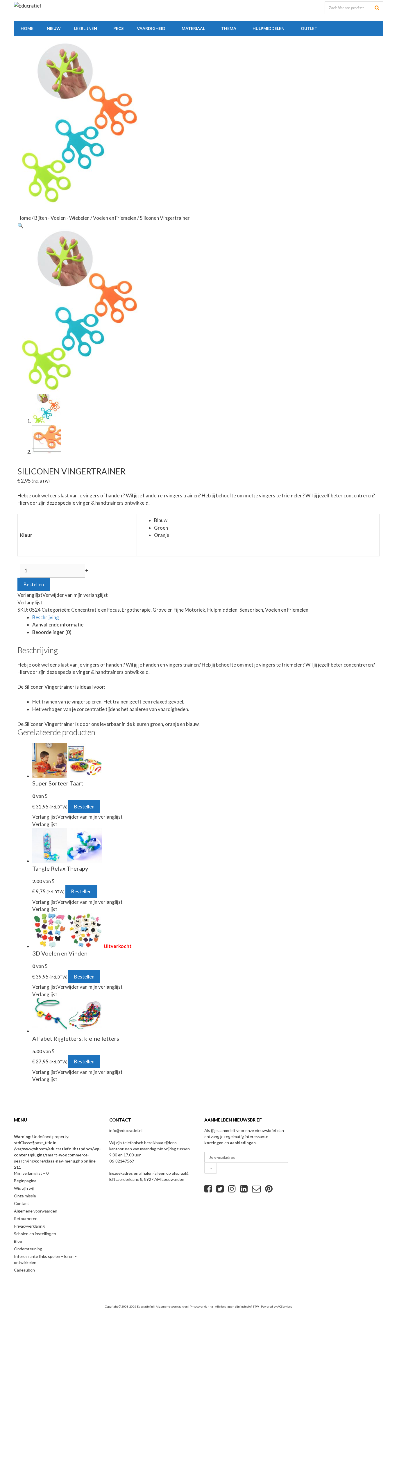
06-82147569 (121, 1160)
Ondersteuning (28, 1248)
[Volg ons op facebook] (208, 1188)
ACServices (284, 1306)
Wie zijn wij (24, 1188)
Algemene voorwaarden (35, 1210)
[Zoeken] (377, 8)
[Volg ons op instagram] (232, 1188)
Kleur (26, 535)
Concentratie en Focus (95, 610)
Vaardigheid (151, 28)
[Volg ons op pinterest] (269, 1188)
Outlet (309, 28)
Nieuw (54, 28)
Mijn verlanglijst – (31, 1173)
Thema (228, 28)
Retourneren (25, 1218)
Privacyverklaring (29, 1226)
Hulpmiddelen (269, 28)
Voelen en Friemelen (114, 218)
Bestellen (34, 584)
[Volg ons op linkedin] (244, 1188)
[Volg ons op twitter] (220, 1188)
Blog (18, 1241)
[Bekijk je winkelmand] (330, 28)
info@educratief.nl (125, 1130)
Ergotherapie (136, 610)
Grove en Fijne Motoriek (179, 610)
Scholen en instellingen (35, 1233)
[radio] (265, 520)
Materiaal (193, 28)
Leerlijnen (85, 28)
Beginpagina (25, 1180)
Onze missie (25, 1195)
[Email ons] (256, 1188)
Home (27, 28)
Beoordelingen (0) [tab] (51, 632)
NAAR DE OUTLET (120, 1415)
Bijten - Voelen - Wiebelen (62, 218)
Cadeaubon (24, 1269)
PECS (118, 28)
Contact (21, 1203)
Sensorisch (251, 610)
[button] (20, 225)
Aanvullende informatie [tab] (57, 625)
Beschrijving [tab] (45, 617)
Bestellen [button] (84, 806)
